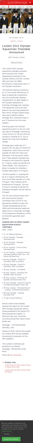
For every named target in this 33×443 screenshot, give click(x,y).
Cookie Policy (7, 431)
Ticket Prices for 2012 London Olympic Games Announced (17, 366)
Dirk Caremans (15, 355)
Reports (13, 41)
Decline (7, 434)
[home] (15, 2)
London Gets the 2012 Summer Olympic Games (17, 371)
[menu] (30, 2)
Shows (20, 41)
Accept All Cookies (11, 439)
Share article (16, 62)
